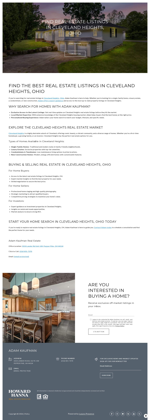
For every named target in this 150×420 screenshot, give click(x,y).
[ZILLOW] (134, 414)
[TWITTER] (139, 414)
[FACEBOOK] (112, 414)
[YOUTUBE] (123, 414)
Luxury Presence (86, 414)
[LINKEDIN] (128, 414)
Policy (27, 414)
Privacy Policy (119, 326)
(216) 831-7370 (67, 361)
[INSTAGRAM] (117, 414)
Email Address (106, 366)
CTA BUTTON (98, 331)
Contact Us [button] (75, 54)
